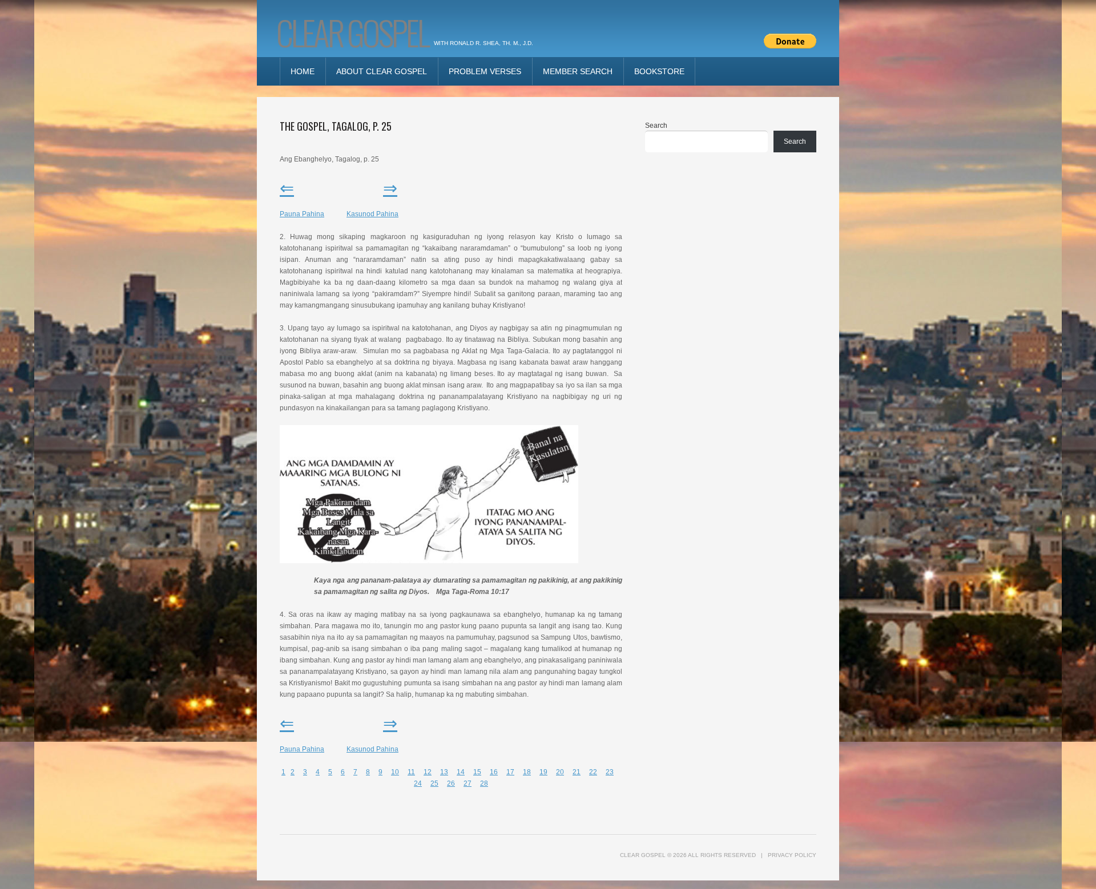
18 (527, 772)
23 (610, 772)
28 (484, 783)
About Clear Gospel (381, 71)
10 (395, 772)
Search (656, 126)
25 (434, 783)
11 (411, 772)
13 (444, 772)
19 (543, 772)
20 (560, 772)
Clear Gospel (352, 31)
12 (428, 772)
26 (451, 783)
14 (461, 772)
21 (577, 772)
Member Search (578, 71)
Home (303, 71)
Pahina (372, 214)
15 (477, 772)
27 (468, 783)
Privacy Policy (792, 855)
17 (510, 772)
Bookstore (659, 71)
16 (494, 772)
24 (418, 783)
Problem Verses (485, 71)
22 (593, 772)
